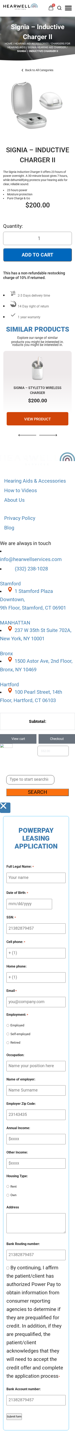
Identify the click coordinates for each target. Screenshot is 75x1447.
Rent (13, 1186)
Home (8, 43)
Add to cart (37, 255)
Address (12, 1207)
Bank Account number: (23, 1389)
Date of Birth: (17, 893)
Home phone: (16, 966)
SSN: (11, 917)
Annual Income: (18, 1128)
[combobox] (30, 779)
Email (11, 991)
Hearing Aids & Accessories (35, 481)
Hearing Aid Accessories (32, 43)
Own (13, 1195)
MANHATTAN (15, 623)
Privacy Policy (19, 518)
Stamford (10, 584)
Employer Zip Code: (21, 1104)
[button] (68, 8)
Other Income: (17, 1152)
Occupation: (15, 1055)
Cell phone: (15, 942)
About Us (14, 500)
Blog (9, 528)
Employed (17, 1025)
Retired (15, 1042)
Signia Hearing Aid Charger (47, 47)
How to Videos (20, 490)
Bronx (6, 654)
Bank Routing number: (23, 1244)
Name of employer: (20, 1079)
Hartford (9, 685)
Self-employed (20, 1034)
